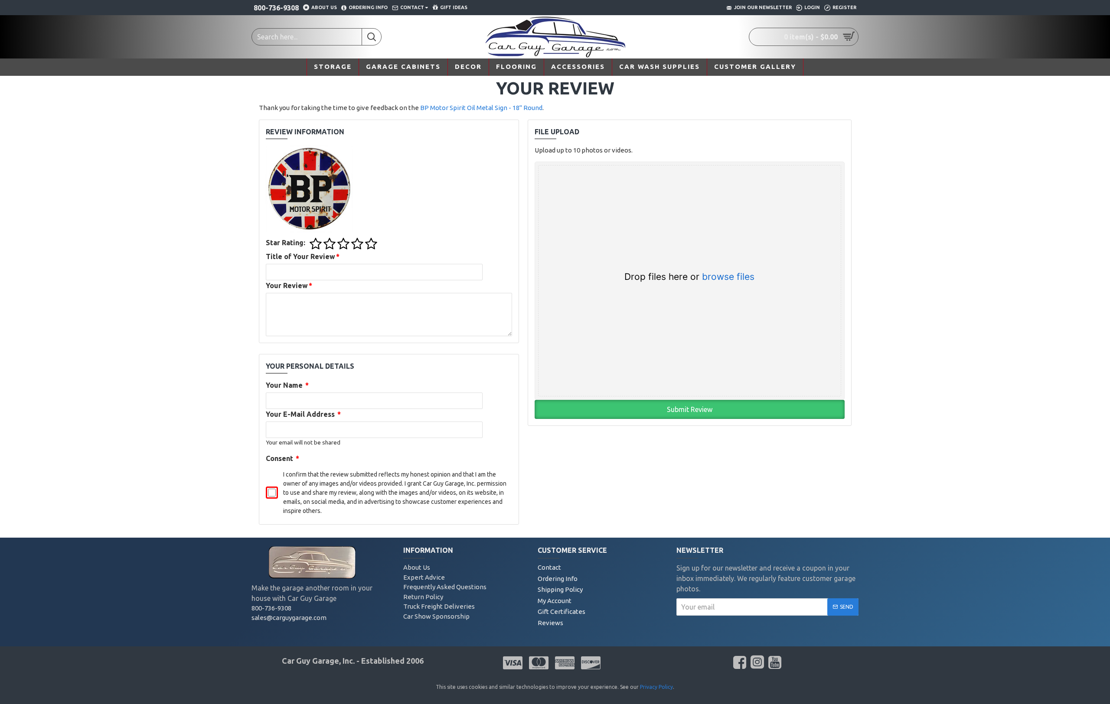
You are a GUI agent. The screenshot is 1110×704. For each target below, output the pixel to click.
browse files (728, 276)
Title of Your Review (303, 256)
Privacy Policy (656, 687)
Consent (283, 458)
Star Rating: (285, 243)
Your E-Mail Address (303, 414)
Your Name (287, 385)
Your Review (289, 285)
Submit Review (689, 409)
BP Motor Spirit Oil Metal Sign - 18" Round (481, 107)
